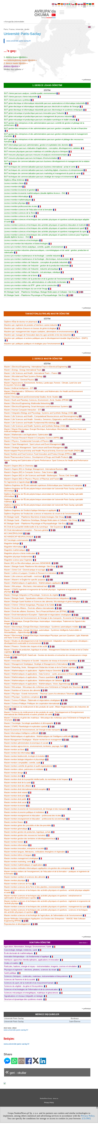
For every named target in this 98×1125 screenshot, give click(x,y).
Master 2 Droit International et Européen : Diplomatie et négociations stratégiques (37, 615)
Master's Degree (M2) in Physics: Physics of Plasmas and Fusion (31, 479)
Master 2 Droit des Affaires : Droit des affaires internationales (29, 608)
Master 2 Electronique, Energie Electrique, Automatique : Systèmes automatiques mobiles (41, 627)
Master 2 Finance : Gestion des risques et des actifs (25, 646)
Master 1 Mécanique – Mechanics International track (26, 586)
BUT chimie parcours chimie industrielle (20, 97)
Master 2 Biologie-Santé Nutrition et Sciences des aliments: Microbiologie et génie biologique (42, 601)
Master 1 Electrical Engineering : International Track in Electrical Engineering (35, 367)
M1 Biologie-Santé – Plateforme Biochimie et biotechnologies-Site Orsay (34, 517)
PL (73, 6)
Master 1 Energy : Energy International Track (22, 370)
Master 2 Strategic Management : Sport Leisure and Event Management (34, 447)
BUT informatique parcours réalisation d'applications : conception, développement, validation (42, 148)
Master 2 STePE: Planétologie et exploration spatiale (25, 726)
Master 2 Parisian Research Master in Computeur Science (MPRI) (31, 438)
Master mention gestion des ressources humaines (25, 835)
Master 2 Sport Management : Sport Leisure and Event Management (32, 444)
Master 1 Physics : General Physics (19, 380)
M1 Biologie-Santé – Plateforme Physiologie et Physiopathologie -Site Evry (35, 295)
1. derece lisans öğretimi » (15, 57)
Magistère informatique (13, 547)
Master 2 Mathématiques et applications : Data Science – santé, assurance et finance (39, 674)
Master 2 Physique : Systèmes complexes (22, 697)
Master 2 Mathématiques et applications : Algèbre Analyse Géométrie (33, 670)
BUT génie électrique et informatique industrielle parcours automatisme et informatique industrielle (44, 103)
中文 (93, 6)
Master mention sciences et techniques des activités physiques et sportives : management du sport (45, 906)
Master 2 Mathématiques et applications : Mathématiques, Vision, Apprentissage (37, 684)
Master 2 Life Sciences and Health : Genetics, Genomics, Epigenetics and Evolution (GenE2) (43, 419)
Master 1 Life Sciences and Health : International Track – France (30, 373)
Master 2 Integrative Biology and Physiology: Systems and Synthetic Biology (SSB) (38, 413)
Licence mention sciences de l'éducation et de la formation (28, 210)
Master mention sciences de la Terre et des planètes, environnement (32, 887)
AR (90, 6)
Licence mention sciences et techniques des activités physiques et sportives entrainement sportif (44, 228)
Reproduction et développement (17, 924)
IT (70, 6)
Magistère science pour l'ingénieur (18, 560)
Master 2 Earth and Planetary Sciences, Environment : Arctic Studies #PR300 (36, 400)
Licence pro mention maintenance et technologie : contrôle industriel (32, 256)
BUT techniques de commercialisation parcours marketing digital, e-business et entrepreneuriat (43, 170)
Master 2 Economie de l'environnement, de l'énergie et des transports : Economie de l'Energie (43, 618)
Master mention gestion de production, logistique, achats (27, 832)
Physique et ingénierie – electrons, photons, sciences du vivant (30, 970)
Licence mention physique (15, 203)
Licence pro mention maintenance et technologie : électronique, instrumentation (37, 259)
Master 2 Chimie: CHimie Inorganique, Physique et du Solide (29, 605)
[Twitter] (36, 1062)
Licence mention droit (13, 186)
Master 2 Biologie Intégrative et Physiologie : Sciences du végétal (31, 595)
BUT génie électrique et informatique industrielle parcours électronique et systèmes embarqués (43, 110)
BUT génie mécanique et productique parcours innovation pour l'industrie (34, 113)
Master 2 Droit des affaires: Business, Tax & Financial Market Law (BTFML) (35, 611)
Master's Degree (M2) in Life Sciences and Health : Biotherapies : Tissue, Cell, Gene (39, 475)
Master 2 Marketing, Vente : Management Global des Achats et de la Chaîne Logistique (40, 667)
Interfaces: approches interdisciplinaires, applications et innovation (31, 960)
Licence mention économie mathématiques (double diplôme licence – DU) (34, 193)
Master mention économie (15, 806)
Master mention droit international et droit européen (25, 789)
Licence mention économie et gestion (19, 190)
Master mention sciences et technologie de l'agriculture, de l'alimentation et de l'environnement (43, 915)
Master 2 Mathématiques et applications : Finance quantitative (29, 677)
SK (82, 6)
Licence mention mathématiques (17, 200)
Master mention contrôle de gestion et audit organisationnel (28, 766)
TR (84, 6)
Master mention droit (12, 776)
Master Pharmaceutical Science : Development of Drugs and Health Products (36, 457)
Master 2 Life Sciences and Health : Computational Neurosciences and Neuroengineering (41, 416)
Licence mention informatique (16, 196)
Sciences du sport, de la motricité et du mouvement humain (29, 983)
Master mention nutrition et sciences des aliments (24, 877)
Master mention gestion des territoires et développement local (29, 838)
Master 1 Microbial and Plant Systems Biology (23, 376)
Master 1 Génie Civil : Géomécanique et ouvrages (25, 570)
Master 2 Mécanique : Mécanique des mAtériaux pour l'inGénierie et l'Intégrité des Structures (42, 687)
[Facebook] (28, 1063)
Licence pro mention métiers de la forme (21, 275)
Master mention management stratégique (21, 858)
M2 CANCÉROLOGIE (13, 533)
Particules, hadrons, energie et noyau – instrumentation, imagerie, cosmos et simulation (40, 966)
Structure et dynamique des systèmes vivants (23, 999)
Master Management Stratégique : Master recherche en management (33, 740)
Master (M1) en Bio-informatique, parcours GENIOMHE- (27, 563)
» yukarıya (86, 80)
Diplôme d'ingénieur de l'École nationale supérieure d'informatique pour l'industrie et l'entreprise (43, 485)
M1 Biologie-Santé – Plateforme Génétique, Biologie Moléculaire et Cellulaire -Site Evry (40, 292)
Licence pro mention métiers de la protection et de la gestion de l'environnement (37, 279)
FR (65, 6)
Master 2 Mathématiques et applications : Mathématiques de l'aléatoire (33, 680)
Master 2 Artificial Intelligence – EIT (18, 388)
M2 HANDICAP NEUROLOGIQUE (19, 537)
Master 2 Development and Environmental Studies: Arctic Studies (31, 397)
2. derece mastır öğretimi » (16, 63)
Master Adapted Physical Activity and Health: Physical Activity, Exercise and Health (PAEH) (42, 451)
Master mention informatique (16, 845)
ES (62, 6)
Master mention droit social (15, 802)
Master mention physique (14, 880)
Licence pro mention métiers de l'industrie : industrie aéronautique (31, 269)
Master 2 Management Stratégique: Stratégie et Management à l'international (36, 664)
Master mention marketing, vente (18, 862)
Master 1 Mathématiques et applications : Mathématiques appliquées (32, 583)
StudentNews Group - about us (49, 1098)
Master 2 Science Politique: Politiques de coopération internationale (32, 703)
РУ (79, 6)
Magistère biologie (11, 543)
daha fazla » (83, 943)
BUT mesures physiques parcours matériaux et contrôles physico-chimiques (36, 151)
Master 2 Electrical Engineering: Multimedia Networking (27, 403)
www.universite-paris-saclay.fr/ (18, 41)
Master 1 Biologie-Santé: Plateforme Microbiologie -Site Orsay (30, 566)
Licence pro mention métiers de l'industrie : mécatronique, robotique (32, 272)
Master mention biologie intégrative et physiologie (24, 759)
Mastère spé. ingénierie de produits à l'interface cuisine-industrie (30, 325)
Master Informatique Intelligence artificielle (21, 733)
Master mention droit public (15, 799)
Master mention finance (14, 822)
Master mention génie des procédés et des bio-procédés (27, 825)
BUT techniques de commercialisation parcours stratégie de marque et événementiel (39, 177)
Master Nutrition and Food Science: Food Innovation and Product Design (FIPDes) (38, 454)
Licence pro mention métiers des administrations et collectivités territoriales (35, 282)
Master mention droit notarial (16, 792)
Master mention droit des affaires (17, 786)
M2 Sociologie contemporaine (16, 540)
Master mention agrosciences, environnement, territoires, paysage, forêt (34, 746)
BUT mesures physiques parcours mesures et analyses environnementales (35, 155)
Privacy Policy (87, 1115)
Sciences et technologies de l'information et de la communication (31, 989)
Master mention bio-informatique (17, 753)
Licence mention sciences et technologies (21, 240)
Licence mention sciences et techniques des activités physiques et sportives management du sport (45, 231)
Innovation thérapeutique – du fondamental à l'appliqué (26, 956)
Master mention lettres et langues (18, 855)
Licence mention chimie (14, 183)
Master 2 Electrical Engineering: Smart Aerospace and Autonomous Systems (36, 406)
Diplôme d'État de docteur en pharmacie (20, 322)
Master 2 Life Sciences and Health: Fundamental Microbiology (30, 423)
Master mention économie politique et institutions (24, 812)
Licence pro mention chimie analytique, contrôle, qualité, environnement (33, 247)
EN (53, 6)
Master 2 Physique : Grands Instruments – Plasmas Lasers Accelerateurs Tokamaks (39, 694)
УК (87, 6)
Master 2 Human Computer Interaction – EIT (22, 410)
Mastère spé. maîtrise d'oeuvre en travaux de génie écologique (30, 328)
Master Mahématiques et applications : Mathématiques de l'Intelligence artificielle (37, 736)
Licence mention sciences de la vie (18, 216)
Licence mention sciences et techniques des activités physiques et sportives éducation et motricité (45, 225)
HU (67, 6)
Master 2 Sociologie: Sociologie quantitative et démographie (28, 723)
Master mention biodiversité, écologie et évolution (24, 756)
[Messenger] (7, 1063)
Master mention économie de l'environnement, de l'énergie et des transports (35, 809)
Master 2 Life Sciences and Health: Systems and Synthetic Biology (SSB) (34, 426)
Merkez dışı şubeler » (13, 69)
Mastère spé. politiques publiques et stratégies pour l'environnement (32, 344)
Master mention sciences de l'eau (18, 884)
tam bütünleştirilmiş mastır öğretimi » (20, 60)
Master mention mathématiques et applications (23, 865)
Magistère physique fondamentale (18, 556)
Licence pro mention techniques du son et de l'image (26, 289)
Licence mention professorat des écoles (20, 206)
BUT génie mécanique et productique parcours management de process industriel (38, 116)
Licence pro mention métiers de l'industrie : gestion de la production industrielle (36, 265)
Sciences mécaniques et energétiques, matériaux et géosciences (31, 993)
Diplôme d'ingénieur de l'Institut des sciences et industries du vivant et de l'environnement (41, 514)
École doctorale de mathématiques (18, 953)
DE (59, 6)
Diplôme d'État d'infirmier (14, 180)
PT (76, 6)
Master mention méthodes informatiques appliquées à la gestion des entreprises (37, 868)
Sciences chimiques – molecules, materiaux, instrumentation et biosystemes (36, 976)
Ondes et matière (11, 963)
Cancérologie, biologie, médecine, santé (21, 950)
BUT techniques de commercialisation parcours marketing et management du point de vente (42, 173)
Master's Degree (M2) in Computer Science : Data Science (28, 472)
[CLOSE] (86, 1118)
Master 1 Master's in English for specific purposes (25, 580)
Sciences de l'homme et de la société (20, 979)
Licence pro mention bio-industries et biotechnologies (26, 243)
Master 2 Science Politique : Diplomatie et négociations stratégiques (32, 700)
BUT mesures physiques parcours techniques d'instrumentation (30, 158)
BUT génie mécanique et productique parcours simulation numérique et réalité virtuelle (39, 120)
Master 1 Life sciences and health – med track (23, 576)
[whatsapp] (14, 1063)
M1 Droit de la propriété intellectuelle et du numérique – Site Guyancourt (34, 527)
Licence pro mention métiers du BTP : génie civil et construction (30, 285)
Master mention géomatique (15, 829)
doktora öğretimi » (12, 66)
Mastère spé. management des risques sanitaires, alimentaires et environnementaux (39, 331)
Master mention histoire (14, 842)
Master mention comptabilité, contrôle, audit (22, 763)
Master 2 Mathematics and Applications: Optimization (26, 434)
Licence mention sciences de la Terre (19, 213)
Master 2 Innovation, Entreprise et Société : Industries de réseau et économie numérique (40, 661)
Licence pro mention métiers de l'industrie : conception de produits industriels (36, 262)
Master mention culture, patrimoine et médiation (24, 769)
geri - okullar (15, 1071)
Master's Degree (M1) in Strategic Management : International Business (34, 469)
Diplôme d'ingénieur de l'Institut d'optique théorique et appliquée (30, 510)
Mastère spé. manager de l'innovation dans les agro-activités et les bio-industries (37, 335)
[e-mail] (21, 1063)
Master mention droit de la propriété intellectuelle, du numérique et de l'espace (36, 779)
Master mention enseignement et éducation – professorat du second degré (35, 819)
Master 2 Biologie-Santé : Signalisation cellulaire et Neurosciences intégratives (36, 598)
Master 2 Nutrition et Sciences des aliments (22, 690)
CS (56, 6)
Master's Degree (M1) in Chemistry (19, 466)
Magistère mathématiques (15, 550)
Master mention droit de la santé (17, 782)
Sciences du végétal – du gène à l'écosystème (23, 986)
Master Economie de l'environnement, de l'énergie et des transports (32, 730)
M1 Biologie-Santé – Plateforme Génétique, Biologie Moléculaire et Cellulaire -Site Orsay (40, 520)
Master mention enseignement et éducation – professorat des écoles (32, 815)
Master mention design (13, 773)
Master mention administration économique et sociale (26, 743)
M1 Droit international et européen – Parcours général (26, 530)
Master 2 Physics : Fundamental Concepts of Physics (26, 441)
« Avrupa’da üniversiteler (14, 22)
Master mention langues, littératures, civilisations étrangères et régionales (34, 852)
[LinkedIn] (43, 1063)
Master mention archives (14, 749)
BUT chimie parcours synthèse (17, 100)
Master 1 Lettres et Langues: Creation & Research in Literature (30, 573)
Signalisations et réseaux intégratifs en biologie (23, 996)
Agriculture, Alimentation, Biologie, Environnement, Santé (28, 947)
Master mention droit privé (15, 796)
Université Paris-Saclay (14, 1018)
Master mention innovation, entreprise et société (24, 848)
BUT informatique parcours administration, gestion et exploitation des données (36, 145)
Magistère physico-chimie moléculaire (20, 553)
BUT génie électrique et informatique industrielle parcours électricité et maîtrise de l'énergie (41, 106)
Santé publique (10, 973)
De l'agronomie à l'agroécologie (17, 482)
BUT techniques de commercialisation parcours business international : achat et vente (39, 167)
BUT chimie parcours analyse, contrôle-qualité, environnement (30, 93)
